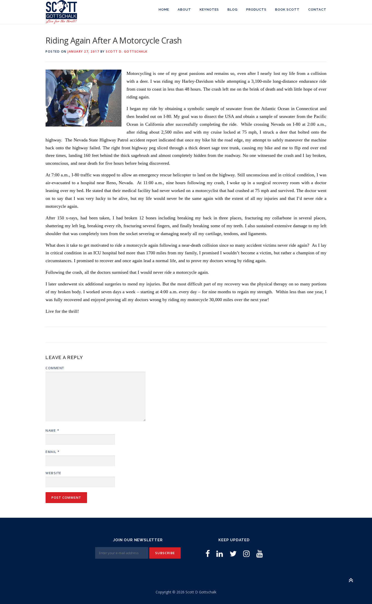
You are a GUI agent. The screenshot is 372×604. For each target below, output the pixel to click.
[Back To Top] (351, 580)
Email (53, 451)
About (184, 9)
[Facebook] (207, 553)
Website (53, 473)
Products (256, 9)
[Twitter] (233, 553)
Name (52, 430)
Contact (317, 9)
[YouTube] (259, 553)
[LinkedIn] (219, 553)
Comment (55, 368)
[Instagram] (246, 553)
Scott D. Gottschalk (127, 51)
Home (164, 9)
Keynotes (209, 9)
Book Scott (287, 9)
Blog (233, 9)
